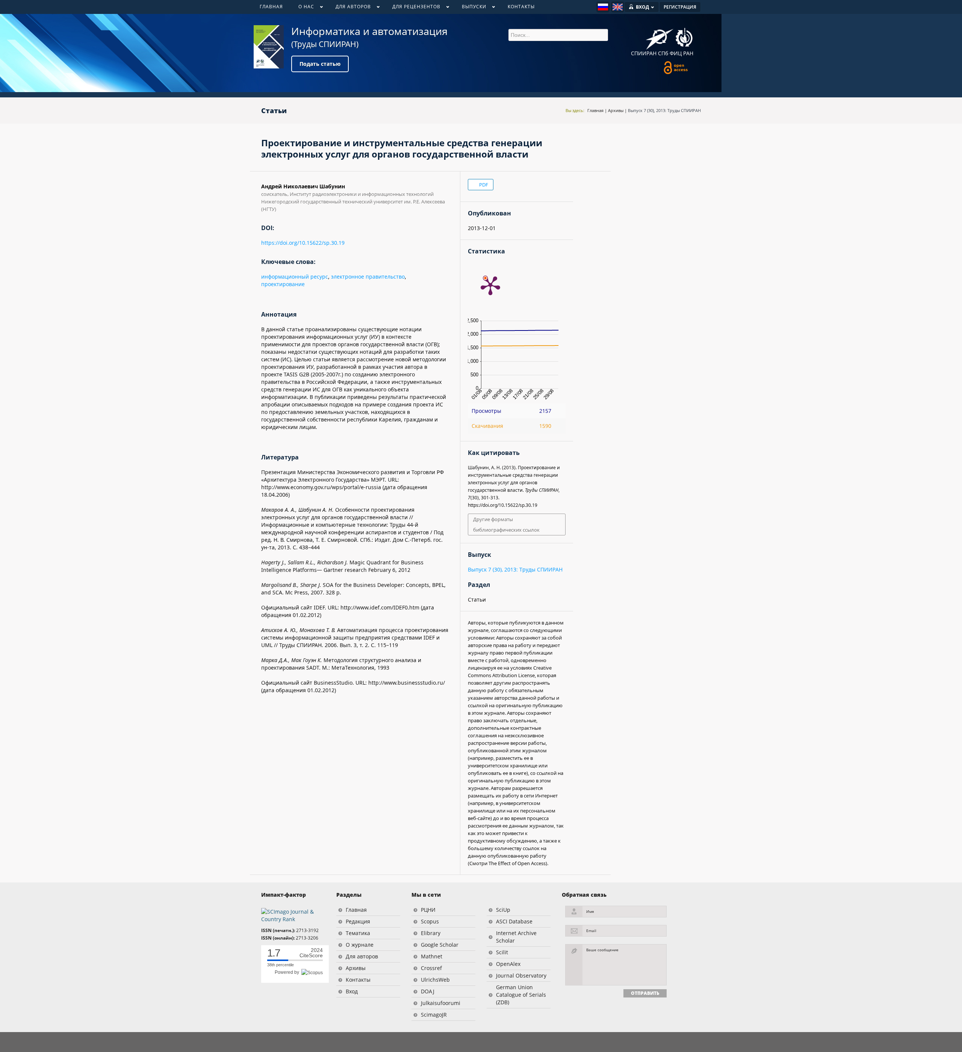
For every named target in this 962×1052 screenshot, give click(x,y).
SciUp (503, 909)
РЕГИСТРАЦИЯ (680, 7)
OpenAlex (508, 963)
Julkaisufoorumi (440, 1003)
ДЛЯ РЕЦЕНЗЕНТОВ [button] (412, 8)
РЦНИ (428, 909)
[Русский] (603, 7)
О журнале (360, 944)
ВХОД (642, 7)
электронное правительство (368, 276)
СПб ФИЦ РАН (675, 53)
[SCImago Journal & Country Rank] (293, 915)
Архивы (615, 110)
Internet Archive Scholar (516, 936)
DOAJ (427, 991)
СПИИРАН (643, 53)
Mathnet (431, 956)
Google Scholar (439, 944)
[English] (617, 7)
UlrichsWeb (435, 979)
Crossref (431, 968)
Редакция (358, 921)
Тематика (358, 933)
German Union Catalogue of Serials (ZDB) (521, 995)
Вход (352, 991)
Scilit (502, 952)
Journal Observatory (521, 975)
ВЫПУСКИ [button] (470, 8)
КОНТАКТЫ (521, 6)
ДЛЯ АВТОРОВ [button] (349, 8)
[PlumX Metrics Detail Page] (490, 285)
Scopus (430, 921)
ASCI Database (514, 921)
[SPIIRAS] (659, 36)
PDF (483, 184)
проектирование (283, 284)
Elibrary (430, 933)
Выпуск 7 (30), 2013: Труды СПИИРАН (664, 110)
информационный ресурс (294, 276)
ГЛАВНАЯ (271, 6)
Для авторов (362, 956)
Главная (595, 110)
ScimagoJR (434, 1014)
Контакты (358, 979)
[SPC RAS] (684, 38)
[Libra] (269, 46)
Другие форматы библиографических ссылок (506, 524)
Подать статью (319, 63)
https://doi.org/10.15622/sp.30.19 (303, 242)
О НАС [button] (302, 8)
